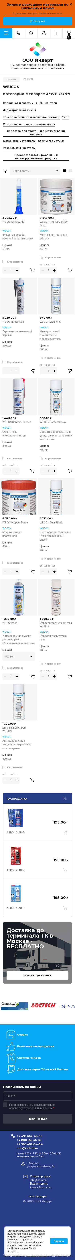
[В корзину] (65, 833)
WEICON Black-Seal (13, 321)
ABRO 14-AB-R (16, 908)
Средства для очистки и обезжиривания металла (36, 132)
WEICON (6, 230)
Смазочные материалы (19, 141)
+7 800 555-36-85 (29, 1140)
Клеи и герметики (51, 141)
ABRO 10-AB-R (16, 832)
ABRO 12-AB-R (16, 870)
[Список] (71, 171)
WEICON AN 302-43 (13, 221)
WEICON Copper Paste (15, 522)
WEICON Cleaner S (50, 321)
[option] (14, 1006)
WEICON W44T (10, 622)
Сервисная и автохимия (20, 103)
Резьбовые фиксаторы (19, 148)
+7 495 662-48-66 (29, 1136)
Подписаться (37, 1119)
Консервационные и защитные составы (31, 117)
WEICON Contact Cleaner (16, 422)
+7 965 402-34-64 (30, 1144)
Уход (65, 117)
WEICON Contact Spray (53, 422)
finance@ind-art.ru (41, 1187)
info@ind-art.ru (27, 1148)
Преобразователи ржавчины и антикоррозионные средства (36, 156)
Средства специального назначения (29, 124)
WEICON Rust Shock (51, 522)
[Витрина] (64, 171)
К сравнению (15, 261)
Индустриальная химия (19, 110)
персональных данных (38, 1108)
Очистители (48, 103)
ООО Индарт (37, 60)
